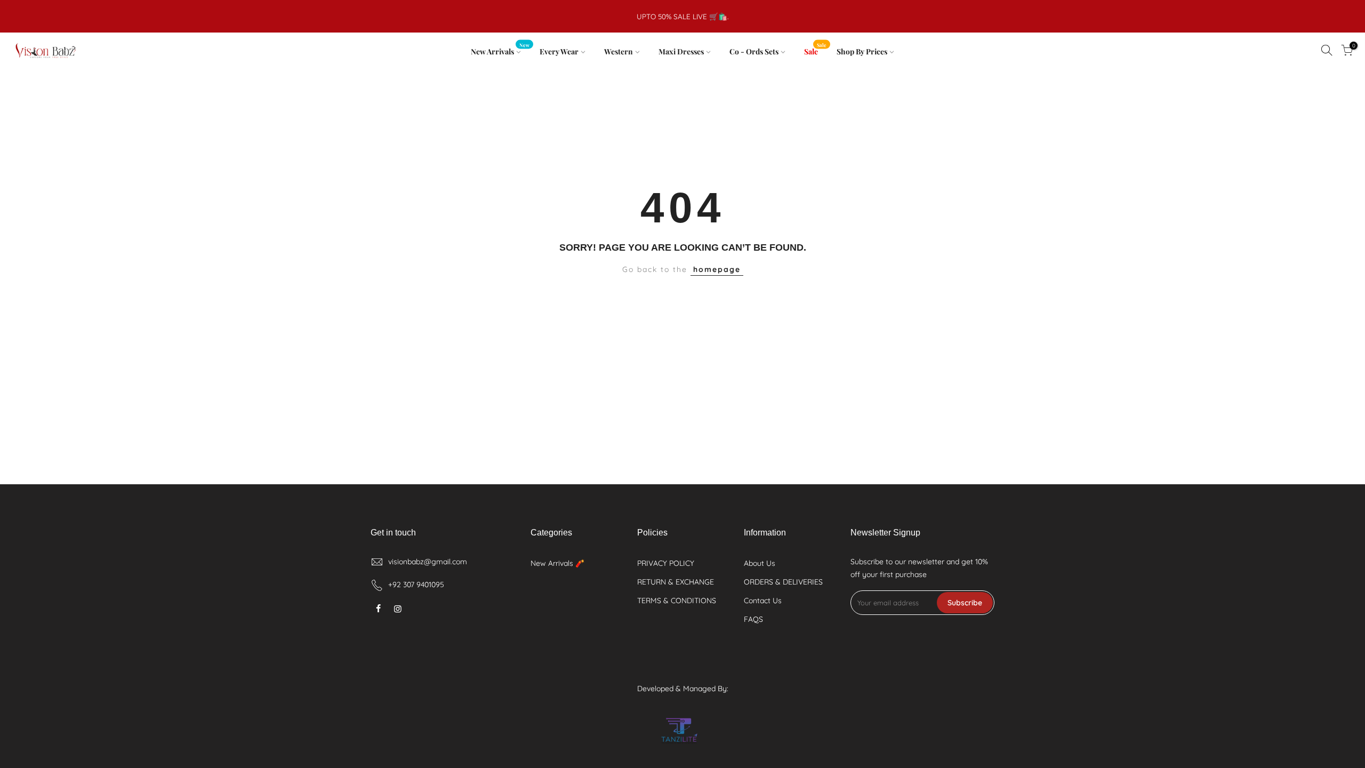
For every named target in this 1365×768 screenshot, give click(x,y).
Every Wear (559, 51)
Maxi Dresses (681, 51)
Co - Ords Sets (753, 51)
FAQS (753, 619)
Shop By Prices (862, 51)
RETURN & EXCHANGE (675, 582)
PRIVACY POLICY (665, 563)
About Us (759, 563)
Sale (815, 49)
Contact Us (763, 600)
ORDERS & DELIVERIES (783, 582)
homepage (717, 269)
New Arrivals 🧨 (557, 563)
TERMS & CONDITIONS (676, 600)
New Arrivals (500, 49)
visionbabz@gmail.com (427, 561)
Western (618, 51)
